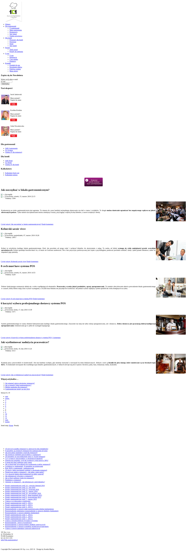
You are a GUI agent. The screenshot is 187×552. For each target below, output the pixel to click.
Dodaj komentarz (47, 224)
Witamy (7, 24)
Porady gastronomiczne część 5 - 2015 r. (19, 505)
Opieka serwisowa (16, 36)
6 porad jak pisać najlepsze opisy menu (18, 462)
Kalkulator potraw (11, 175)
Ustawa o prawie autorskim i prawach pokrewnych (22, 528)
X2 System (9, 150)
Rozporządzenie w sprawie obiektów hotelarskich (22, 513)
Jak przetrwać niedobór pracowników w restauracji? (23, 455)
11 (6, 416)
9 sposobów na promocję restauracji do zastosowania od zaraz (26, 451)
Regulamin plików (16, 67)
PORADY (9, 433)
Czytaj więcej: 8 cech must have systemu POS (16, 299)
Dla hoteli (8, 38)
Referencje (13, 57)
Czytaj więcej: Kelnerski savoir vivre (13, 261)
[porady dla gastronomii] (93, 182)
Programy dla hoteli (16, 40)
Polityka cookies (15, 69)
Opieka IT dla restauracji (13, 152)
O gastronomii (14, 28)
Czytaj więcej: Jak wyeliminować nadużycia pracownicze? (21, 375)
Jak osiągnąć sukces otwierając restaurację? (20, 383)
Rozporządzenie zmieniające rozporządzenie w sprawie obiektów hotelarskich (31, 511)
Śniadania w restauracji (13, 480)
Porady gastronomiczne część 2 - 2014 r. (19, 517)
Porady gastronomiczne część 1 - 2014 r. (19, 519)
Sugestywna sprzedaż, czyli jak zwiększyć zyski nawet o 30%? (26, 460)
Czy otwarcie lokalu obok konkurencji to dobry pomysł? (24, 474)
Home (11, 425)
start (6, 396)
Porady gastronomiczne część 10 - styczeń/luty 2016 (23, 493)
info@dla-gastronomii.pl (9, 540)
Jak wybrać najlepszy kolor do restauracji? (19, 478)
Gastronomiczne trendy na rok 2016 (17, 389)
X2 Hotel (8, 163)
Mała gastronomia (16, 30)
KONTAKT (8, 444)
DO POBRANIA (12, 439)
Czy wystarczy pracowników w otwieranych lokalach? (24, 458)
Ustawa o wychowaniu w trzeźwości (17, 501)
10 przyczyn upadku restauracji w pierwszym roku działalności (26, 449)
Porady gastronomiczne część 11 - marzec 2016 (21, 491)
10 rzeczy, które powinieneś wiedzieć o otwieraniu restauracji (26, 470)
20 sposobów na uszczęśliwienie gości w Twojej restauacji (25, 456)
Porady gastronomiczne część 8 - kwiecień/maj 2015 (23, 497)
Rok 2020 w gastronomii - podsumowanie (19, 468)
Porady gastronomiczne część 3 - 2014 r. (19, 515)
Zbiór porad (14, 50)
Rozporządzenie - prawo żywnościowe (18, 523)
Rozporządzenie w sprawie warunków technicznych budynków (27, 526)
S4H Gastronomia (11, 148)
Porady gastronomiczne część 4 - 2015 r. (19, 507)
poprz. (7, 398)
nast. (6, 420)
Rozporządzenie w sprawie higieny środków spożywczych (25, 524)
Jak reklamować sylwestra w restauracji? (19, 476)
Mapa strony (14, 71)
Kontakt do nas (15, 65)
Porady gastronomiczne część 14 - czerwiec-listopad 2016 (25, 486)
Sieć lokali (13, 34)
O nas (7, 53)
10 (6, 414)
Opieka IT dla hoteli (12, 165)
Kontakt (8, 63)
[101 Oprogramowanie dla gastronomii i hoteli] (13, 21)
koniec (7, 422)
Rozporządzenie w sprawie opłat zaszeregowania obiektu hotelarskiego (29, 509)
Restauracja (13, 32)
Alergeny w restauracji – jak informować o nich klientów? (25, 482)
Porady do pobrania (16, 52)
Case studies (14, 59)
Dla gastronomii (10, 26)
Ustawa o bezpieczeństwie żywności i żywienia (21, 521)
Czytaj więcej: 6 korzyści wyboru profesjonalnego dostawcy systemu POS (26, 338)
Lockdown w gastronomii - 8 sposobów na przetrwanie (24, 466)
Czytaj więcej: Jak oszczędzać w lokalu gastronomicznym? (21, 224)
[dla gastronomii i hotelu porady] (3, 433)
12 (6, 418)
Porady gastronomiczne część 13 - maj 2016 (20, 487)
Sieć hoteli (13, 46)
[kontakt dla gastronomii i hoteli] (2, 444)
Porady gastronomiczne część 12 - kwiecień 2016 (22, 489)
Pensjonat (13, 42)
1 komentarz (56, 338)
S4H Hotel (9, 161)
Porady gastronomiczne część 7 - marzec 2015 (21, 499)
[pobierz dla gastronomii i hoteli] (3, 439)
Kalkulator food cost (12, 173)
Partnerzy (13, 61)
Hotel (11, 44)
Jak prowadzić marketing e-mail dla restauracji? (21, 453)
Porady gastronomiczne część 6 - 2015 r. (19, 503)
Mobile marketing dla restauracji (16, 387)
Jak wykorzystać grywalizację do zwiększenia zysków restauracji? (27, 464)
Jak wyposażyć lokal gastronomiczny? (18, 385)
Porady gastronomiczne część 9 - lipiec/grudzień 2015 (23, 495)
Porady (7, 48)
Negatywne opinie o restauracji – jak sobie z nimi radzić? (24, 472)
